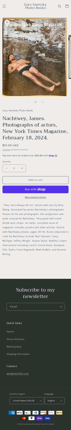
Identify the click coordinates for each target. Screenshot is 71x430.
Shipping (6, 150)
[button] (4, 6)
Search (10, 331)
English (51, 400)
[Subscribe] (60, 307)
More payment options (35, 197)
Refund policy (14, 346)
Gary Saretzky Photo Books (31, 424)
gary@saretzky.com (18, 373)
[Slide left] (28, 102)
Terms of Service (15, 339)
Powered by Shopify (47, 424)
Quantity (6, 161)
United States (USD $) (23, 400)
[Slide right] (42, 102)
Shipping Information (18, 354)
